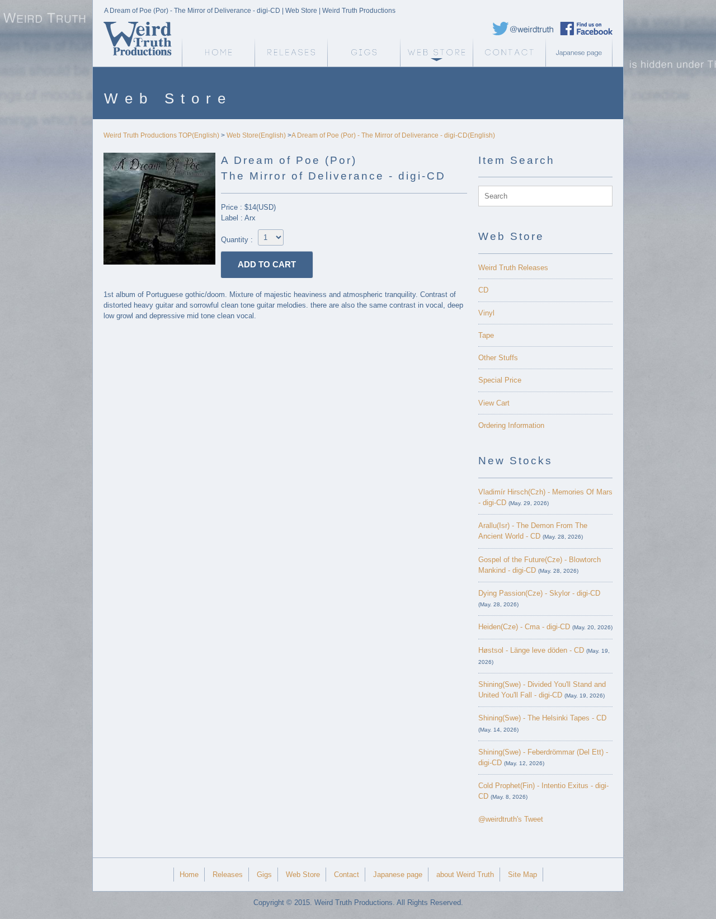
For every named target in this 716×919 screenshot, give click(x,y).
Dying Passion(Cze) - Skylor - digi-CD (539, 593)
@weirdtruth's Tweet (510, 819)
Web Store (436, 53)
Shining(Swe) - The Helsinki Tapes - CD (542, 718)
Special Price (499, 380)
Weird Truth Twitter (523, 28)
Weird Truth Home (218, 53)
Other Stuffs (498, 358)
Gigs (363, 53)
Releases (291, 53)
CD (483, 290)
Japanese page (581, 53)
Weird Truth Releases (513, 267)
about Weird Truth (465, 874)
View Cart (494, 403)
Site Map (522, 874)
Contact (509, 53)
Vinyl (486, 313)
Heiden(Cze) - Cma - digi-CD (524, 627)
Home (189, 874)
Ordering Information (511, 425)
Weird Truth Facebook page (586, 28)
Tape (486, 335)
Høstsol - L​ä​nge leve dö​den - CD (531, 650)
